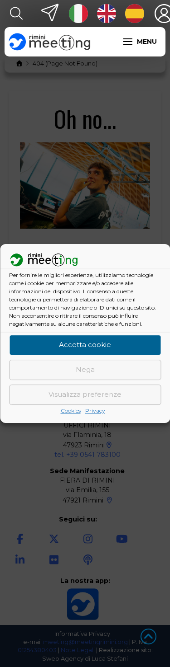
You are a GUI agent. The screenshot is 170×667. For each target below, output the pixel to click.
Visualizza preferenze (85, 394)
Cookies (71, 410)
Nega (85, 370)
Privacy (95, 410)
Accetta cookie (85, 345)
